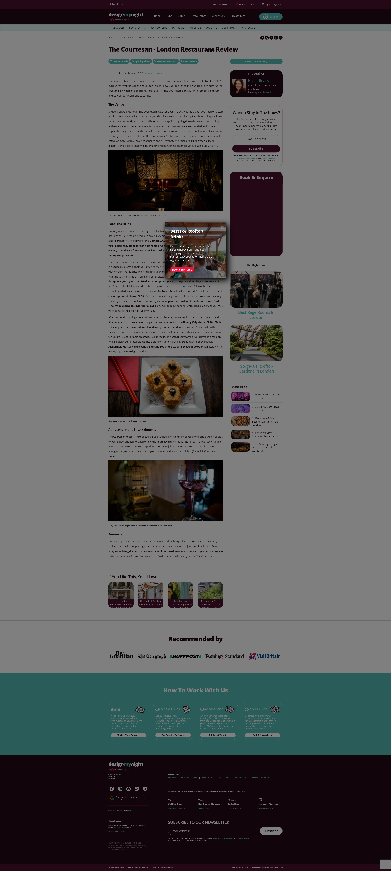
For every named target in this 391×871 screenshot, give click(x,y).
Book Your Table (182, 269)
